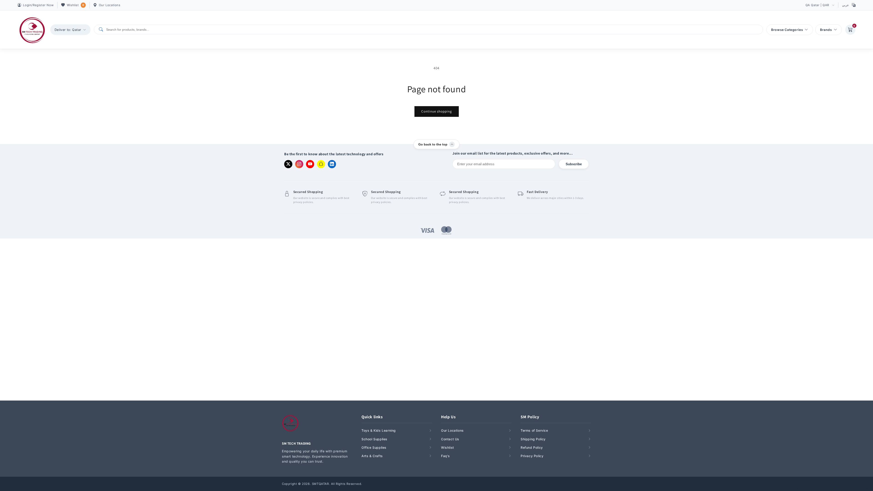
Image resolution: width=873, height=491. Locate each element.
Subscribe (574, 164)
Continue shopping (436, 111)
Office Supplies (373, 447)
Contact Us (450, 439)
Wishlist (75, 5)
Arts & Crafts (372, 456)
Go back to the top (432, 144)
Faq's (445, 456)
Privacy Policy (532, 456)
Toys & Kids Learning (378, 430)
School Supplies (374, 439)
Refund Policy (532, 447)
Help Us (448, 416)
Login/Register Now (38, 5)
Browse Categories (787, 30)
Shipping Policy (533, 439)
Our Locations (109, 5)
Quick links (372, 416)
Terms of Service (534, 430)
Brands (826, 30)
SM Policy (530, 416)
